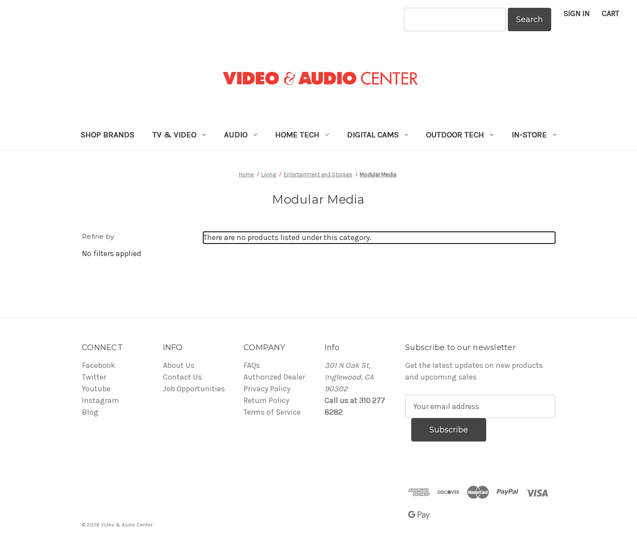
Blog (90, 412)
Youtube (96, 388)
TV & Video (174, 135)
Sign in (576, 13)
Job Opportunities (194, 388)
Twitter (94, 377)
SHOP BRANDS (107, 135)
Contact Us (182, 377)
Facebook (98, 365)
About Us (179, 365)
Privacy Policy (267, 388)
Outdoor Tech (455, 135)
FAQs (252, 365)
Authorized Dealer (274, 377)
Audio (235, 135)
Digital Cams (373, 135)
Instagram (100, 400)
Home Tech (297, 135)
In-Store (529, 135)
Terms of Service (272, 412)
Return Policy (266, 400)
